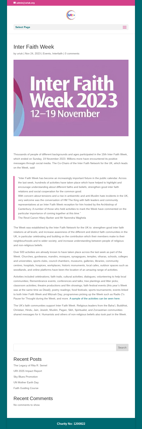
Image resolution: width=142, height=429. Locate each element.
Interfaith (57, 53)
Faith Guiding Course (25, 388)
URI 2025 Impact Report (27, 370)
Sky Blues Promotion (25, 376)
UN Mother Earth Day (26, 382)
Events (47, 53)
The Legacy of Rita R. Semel (30, 365)
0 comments (72, 53)
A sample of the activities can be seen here (95, 298)
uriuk (20, 53)
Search (122, 347)
